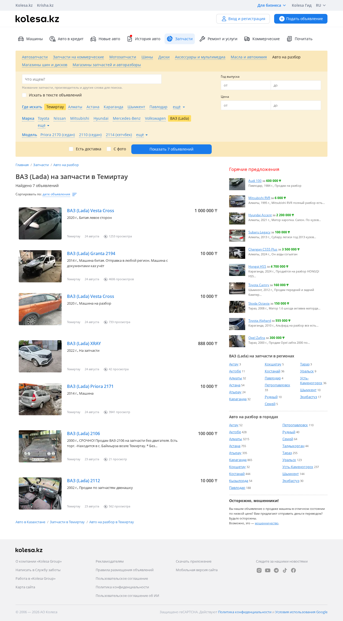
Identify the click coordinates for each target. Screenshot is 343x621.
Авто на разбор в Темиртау (111, 521)
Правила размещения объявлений (125, 569)
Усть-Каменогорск (311, 380)
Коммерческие (266, 38)
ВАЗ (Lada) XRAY (84, 343)
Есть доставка (88, 149)
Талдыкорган (293, 445)
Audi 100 (255, 180)
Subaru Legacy (259, 232)
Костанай (272, 371)
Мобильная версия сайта (197, 569)
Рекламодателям (110, 561)
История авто (147, 38)
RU (318, 5)
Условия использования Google (301, 611)
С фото (120, 149)
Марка (28, 118)
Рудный (271, 396)
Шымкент (308, 389)
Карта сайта (25, 587)
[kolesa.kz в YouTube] (267, 570)
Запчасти (41, 164)
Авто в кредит (71, 38)
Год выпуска (230, 76)
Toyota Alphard (259, 320)
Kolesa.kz (24, 5)
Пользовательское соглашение (122, 578)
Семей (270, 403)
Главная (22, 164)
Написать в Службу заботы (38, 569)
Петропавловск (277, 385)
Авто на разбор (66, 164)
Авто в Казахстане (31, 521)
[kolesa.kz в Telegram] (276, 570)
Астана (234, 385)
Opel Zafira (256, 337)
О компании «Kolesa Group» (39, 561)
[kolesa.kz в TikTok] (285, 570)
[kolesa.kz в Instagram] (259, 570)
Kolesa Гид (302, 5)
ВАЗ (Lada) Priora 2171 (90, 386)
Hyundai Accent (260, 215)
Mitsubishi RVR (259, 198)
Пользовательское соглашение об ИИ (127, 595)
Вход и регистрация (246, 18)
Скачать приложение (193, 561)
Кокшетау (273, 364)
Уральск (307, 371)
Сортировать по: (29, 194)
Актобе (235, 371)
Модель (29, 134)
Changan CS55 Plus (262, 249)
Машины (34, 38)
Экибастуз (308, 396)
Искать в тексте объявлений (55, 95)
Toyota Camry (258, 285)
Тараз (305, 364)
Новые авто (109, 38)
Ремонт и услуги (222, 38)
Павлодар (273, 378)
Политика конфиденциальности (122, 587)
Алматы (235, 378)
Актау (233, 364)
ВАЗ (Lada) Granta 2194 (91, 253)
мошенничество (266, 523)
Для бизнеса (269, 5)
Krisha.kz (45, 5)
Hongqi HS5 (257, 266)
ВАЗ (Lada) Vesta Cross (90, 211)
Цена (225, 96)
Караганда (238, 398)
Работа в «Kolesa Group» (35, 578)
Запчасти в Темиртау (67, 521)
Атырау (235, 392)
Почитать (303, 38)
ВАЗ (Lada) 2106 (83, 433)
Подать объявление (304, 18)
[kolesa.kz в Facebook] (293, 570)
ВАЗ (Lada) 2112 (83, 481)
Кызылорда (238, 480)
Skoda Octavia (259, 303)
